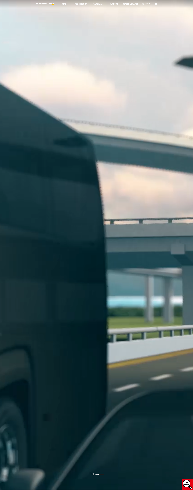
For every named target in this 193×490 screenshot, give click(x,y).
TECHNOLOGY (80, 4)
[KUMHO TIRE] (45, 4)
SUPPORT (114, 4)
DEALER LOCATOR (130, 4)
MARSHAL (97, 4)
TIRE (64, 4)
